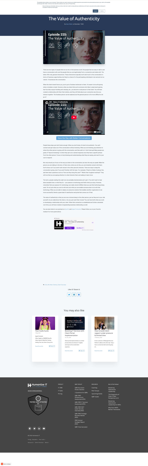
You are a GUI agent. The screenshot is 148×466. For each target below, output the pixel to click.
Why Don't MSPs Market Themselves (114, 408)
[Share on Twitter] (69, 295)
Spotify (67, 209)
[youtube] (44, 428)
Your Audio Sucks (42, 331)
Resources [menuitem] (30, 442)
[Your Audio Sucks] (45, 323)
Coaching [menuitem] (94, 388)
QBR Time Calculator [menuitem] (81, 427)
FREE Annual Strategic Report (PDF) (80, 422)
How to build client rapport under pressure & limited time (104, 333)
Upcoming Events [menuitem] (97, 394)
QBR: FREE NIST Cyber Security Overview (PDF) (79, 409)
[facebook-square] (30, 428)
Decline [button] (102, 11)
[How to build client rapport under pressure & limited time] (104, 323)
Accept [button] (95, 11)
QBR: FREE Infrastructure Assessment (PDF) (80, 397)
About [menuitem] (46, 442)
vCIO (45, 284)
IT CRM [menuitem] (60, 388)
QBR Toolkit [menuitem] (95, 397)
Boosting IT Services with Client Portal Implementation (74, 333)
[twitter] (34, 428)
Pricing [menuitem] (29, 439)
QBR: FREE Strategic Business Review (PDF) (81, 415)
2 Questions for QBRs (81, 392)
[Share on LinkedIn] (74, 295)
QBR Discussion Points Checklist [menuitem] (79, 388)
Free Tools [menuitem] (41, 439)
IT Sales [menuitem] (60, 391)
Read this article (39, 346)
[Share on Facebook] (79, 295)
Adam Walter (69, 24)
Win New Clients (52, 284)
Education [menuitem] (34, 439)
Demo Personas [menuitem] (39, 442)
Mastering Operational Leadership (112, 389)
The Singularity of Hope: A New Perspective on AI (113, 396)
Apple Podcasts (76, 209)
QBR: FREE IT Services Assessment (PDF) (81, 403)
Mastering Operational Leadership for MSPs (114, 403)
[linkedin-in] (39, 428)
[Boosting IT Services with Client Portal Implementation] (75, 323)
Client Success (62, 284)
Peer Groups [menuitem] (95, 391)
